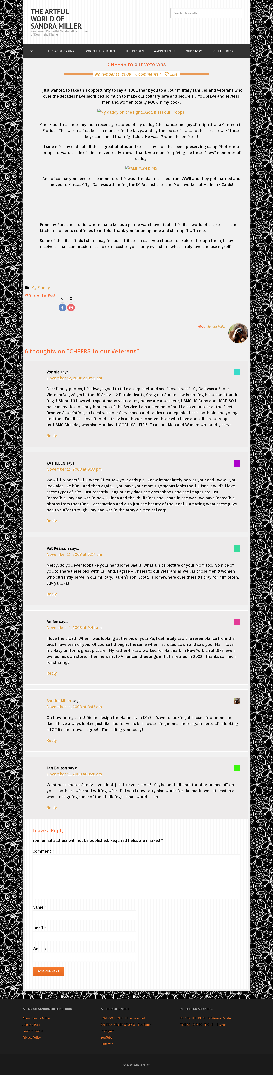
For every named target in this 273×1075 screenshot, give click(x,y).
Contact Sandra (33, 1031)
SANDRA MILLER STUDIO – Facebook (126, 1025)
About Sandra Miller (36, 1018)
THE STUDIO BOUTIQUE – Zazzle (203, 1025)
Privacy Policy (32, 1037)
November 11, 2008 (113, 74)
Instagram (107, 1031)
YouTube (106, 1037)
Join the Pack (31, 1025)
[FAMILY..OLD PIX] (141, 168)
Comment (43, 851)
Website (40, 948)
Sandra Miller (216, 326)
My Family (40, 287)
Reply (52, 435)
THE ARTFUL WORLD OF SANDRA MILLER (56, 19)
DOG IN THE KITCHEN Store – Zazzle (205, 1018)
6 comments (146, 74)
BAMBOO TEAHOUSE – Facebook (123, 1018)
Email (39, 928)
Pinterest (107, 1044)
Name (39, 907)
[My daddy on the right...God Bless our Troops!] (141, 112)
